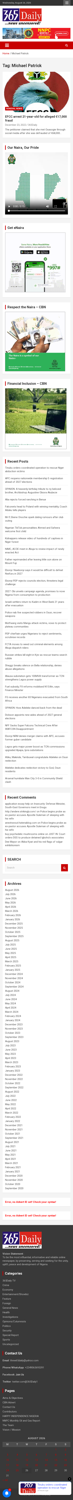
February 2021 (13, 1167)
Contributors (10, 1411)
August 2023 (12, 1041)
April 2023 (10, 1058)
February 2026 (13, 915)
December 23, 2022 (15, 125)
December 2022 (14, 1074)
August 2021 (12, 1142)
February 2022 (13, 1116)
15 (55, 1460)
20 (36, 1465)
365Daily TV (9, 1280)
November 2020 (14, 1179)
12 (26, 1460)
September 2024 (14, 986)
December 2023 (14, 1024)
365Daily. (33, 125)
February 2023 (13, 1066)
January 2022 (12, 1121)
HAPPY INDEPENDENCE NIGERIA (21, 1416)
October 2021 (12, 1133)
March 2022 (11, 1112)
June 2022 (11, 1100)
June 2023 (11, 1049)
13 (36, 1460)
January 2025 (12, 969)
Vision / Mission (12, 1429)
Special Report (11, 1335)
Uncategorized (11, 1344)
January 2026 (12, 919)
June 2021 (11, 1150)
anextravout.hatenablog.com (21, 822)
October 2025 (12, 932)
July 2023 (10, 1045)
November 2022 (14, 1079)
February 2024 (13, 1016)
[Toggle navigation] (7, 45)
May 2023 (10, 1053)
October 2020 (12, 1184)
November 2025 (14, 927)
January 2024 (12, 1020)
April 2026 (10, 906)
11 (17, 1460)
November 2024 (14, 978)
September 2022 (14, 1087)
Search (64, 867)
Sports (6, 1339)
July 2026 (10, 894)
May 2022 (10, 1104)
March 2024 (11, 1011)
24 (7, 1470)
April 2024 (10, 1007)
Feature (7, 1298)
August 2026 (12, 890)
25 (17, 1470)
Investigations (10, 1316)
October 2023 (12, 1032)
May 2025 (10, 953)
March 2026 (11, 911)
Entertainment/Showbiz (16, 1294)
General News (14, 108)
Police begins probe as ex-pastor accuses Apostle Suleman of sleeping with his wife (35, 815)
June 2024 (11, 999)
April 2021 (10, 1158)
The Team (8, 1425)
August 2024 (12, 990)
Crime (6, 1285)
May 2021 (10, 1154)
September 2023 (14, 1037)
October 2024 (12, 982)
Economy (8, 1289)
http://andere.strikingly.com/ (20, 811)
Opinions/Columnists (14, 1321)
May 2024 (10, 1003)
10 (7, 1460)
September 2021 (14, 1137)
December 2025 (14, 923)
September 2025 (14, 936)
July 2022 (10, 1095)
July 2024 (10, 995)
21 (46, 1465)
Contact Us (9, 1407)
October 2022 (12, 1083)
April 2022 (10, 1108)
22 (55, 1465)
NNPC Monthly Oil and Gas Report (21, 1420)
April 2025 (10, 957)
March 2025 (11, 961)
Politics (7, 1326)
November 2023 (14, 1028)
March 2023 (11, 1062)
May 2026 (10, 902)
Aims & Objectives (13, 1397)
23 (65, 1465)
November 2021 (14, 1129)
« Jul (5, 1480)
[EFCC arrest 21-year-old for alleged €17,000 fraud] (36, 92)
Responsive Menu (66, 3)
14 (46, 1460)
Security (7, 1330)
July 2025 (10, 944)
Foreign (7, 1303)
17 (7, 1465)
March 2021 (11, 1163)
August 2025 (12, 940)
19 (26, 1465)
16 (65, 1460)
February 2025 (13, 965)
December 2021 (14, 1125)
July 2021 (10, 1146)
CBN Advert (9, 1402)
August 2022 (12, 1091)
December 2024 (14, 974)
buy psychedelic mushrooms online (24, 834)
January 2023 (12, 1070)
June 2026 (11, 898)
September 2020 (14, 1188)
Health (6, 1312)
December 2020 (14, 1175)
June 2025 (11, 948)
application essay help (17, 803)
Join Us (20, 1374)
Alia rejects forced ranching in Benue (25, 499)
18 (17, 1465)
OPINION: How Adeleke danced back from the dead (33, 707)
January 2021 (12, 1171)
